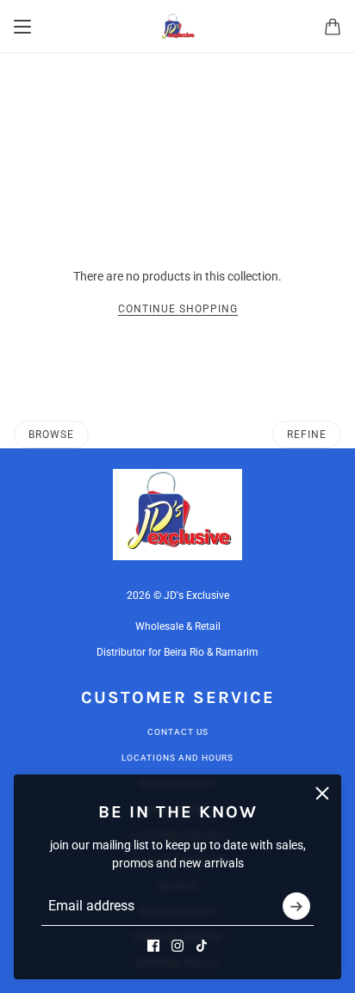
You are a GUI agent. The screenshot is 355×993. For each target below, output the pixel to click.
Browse (51, 435)
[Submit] (296, 906)
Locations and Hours (177, 757)
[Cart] (332, 26)
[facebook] (153, 945)
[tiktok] (201, 945)
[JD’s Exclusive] (178, 27)
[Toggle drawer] (22, 27)
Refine (307, 435)
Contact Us (178, 732)
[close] (322, 793)
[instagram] (177, 945)
